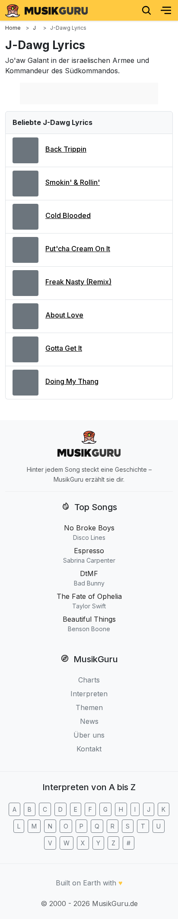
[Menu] (166, 10)
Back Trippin (65, 149)
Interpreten (89, 693)
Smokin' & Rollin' (72, 182)
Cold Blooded (68, 215)
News (89, 721)
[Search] (146, 10)
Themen (89, 707)
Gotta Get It (63, 348)
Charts (89, 680)
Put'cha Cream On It (77, 248)
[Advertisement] (89, 93)
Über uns (89, 735)
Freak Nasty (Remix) (78, 281)
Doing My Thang (72, 381)
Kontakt (89, 749)
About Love (64, 315)
